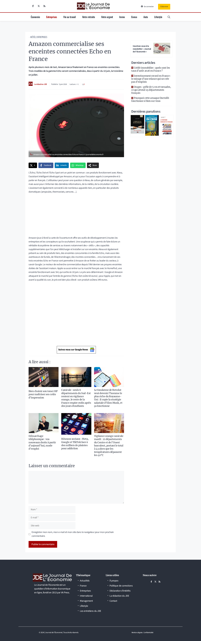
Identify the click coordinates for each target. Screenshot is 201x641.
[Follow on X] (39, 6)
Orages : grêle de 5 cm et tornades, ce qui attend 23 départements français (151, 89)
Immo (122, 17)
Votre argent (107, 17)
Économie (35, 17)
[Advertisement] (76, 216)
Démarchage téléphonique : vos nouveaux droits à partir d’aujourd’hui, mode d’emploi (42, 442)
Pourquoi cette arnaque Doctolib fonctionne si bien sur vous (150, 99)
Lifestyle (158, 17)
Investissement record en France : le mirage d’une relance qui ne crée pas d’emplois (151, 78)
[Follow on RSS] (44, 6)
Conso (134, 17)
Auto (145, 17)
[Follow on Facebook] (33, 6)
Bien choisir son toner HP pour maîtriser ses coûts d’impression (43, 394)
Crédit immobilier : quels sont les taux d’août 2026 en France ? (150, 69)
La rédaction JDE (40, 84)
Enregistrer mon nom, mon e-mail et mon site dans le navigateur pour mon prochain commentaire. (73, 534)
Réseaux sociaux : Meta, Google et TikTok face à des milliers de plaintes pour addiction (75, 443)
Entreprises (51, 17)
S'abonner (164, 6)
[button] (169, 17)
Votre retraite (88, 17)
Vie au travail (69, 17)
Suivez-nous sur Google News (73, 349)
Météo (33, 37)
